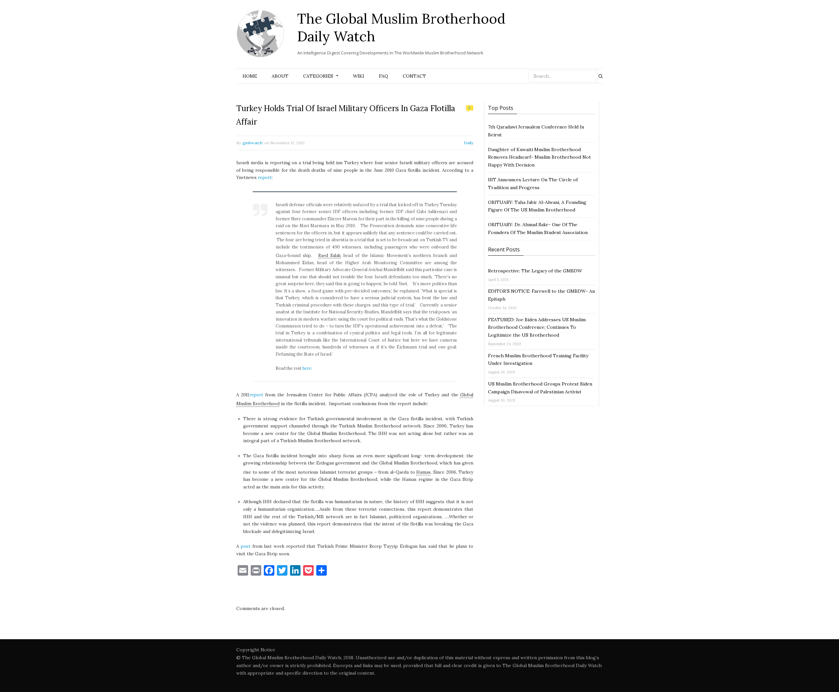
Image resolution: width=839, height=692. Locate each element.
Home (250, 76)
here (306, 368)
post (245, 546)
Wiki (358, 76)
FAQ (383, 76)
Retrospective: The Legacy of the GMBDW (535, 271)
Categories (318, 76)
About (280, 76)
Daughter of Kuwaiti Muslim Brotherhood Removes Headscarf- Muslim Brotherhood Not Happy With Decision (539, 157)
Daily (468, 142)
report (265, 177)
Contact (414, 76)
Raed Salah (329, 255)
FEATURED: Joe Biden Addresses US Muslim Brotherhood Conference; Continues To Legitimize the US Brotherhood (537, 327)
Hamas (423, 472)
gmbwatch (253, 142)
